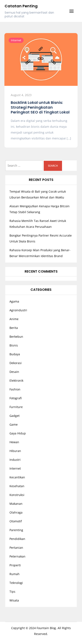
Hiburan (15, 451)
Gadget (14, 416)
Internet (16, 40)
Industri (15, 460)
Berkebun (16, 337)
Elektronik (16, 380)
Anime (14, 319)
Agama (14, 301)
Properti (15, 565)
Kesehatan (16, 486)
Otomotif (15, 521)
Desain (14, 372)
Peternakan (17, 556)
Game (13, 424)
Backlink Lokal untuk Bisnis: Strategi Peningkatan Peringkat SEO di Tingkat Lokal (40, 107)
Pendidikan (17, 539)
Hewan (14, 442)
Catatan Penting (21, 6)
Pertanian (16, 548)
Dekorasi (15, 363)
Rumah (14, 574)
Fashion (14, 389)
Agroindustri (18, 310)
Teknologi (16, 583)
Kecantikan (17, 477)
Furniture (16, 407)
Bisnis (13, 345)
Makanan (15, 504)
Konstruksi (16, 495)
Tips (12, 592)
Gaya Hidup (17, 433)
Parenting (16, 530)
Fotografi (15, 398)
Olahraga (15, 512)
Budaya (14, 354)
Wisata (14, 600)
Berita (13, 328)
